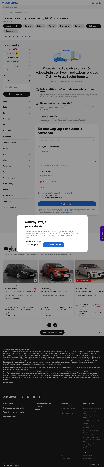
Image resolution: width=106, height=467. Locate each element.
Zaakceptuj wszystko (53, 245)
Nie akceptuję (33, 245)
